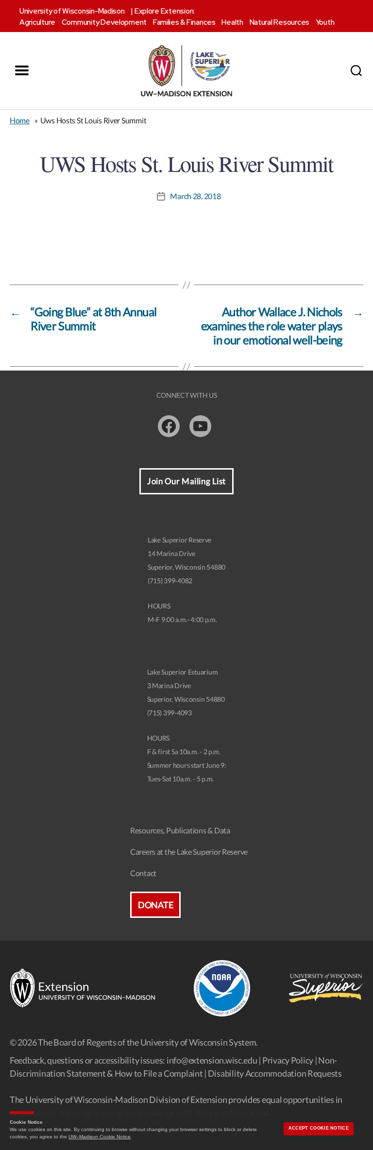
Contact (143, 873)
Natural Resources (279, 22)
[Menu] (22, 70)
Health (232, 22)
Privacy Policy (287, 1060)
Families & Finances (184, 22)
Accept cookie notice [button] (318, 1128)
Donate (155, 904)
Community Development (104, 22)
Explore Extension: (165, 11)
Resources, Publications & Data (180, 830)
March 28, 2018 (195, 196)
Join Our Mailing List (186, 481)
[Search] (356, 70)
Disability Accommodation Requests (275, 1073)
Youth (325, 22)
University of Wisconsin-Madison (72, 11)
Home (20, 120)
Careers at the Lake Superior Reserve (189, 851)
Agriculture (37, 22)
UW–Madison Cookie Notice (99, 1136)
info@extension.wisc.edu (212, 1060)
